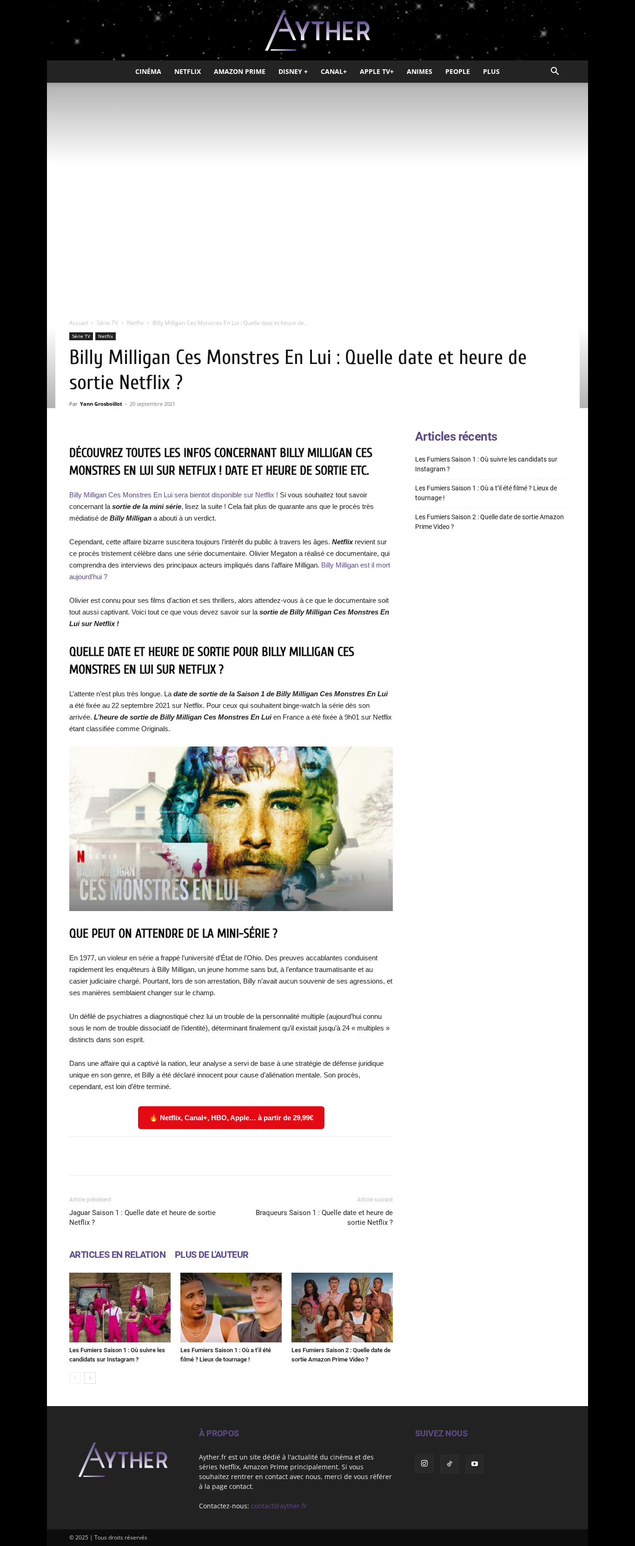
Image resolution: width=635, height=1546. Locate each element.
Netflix (187, 71)
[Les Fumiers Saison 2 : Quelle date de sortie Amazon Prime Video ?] (342, 1307)
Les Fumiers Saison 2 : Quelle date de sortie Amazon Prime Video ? (489, 521)
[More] (349, 1156)
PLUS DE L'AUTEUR (211, 1254)
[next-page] (90, 1378)
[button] (554, 72)
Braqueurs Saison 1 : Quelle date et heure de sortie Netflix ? (324, 1218)
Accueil (78, 323)
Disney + (293, 71)
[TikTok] (449, 1464)
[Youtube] (474, 1464)
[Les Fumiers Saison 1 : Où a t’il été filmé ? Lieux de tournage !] (231, 1307)
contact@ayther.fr (279, 1505)
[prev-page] (75, 1378)
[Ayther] (317, 31)
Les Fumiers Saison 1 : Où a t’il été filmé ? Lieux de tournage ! (486, 493)
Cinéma (148, 71)
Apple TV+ (377, 71)
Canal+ (334, 71)
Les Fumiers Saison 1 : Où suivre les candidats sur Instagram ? (486, 464)
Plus (491, 71)
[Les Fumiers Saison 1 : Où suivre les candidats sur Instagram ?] (120, 1307)
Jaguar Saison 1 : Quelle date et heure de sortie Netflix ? (142, 1218)
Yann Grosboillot (101, 403)
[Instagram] (424, 1463)
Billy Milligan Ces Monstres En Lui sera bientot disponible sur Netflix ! (173, 495)
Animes (419, 71)
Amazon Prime (239, 71)
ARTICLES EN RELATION (117, 1254)
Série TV (107, 323)
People (457, 71)
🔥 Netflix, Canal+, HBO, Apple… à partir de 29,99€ (231, 1118)
